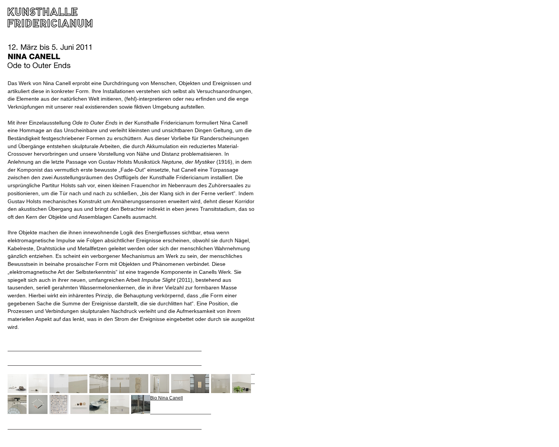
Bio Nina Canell (166, 398)
